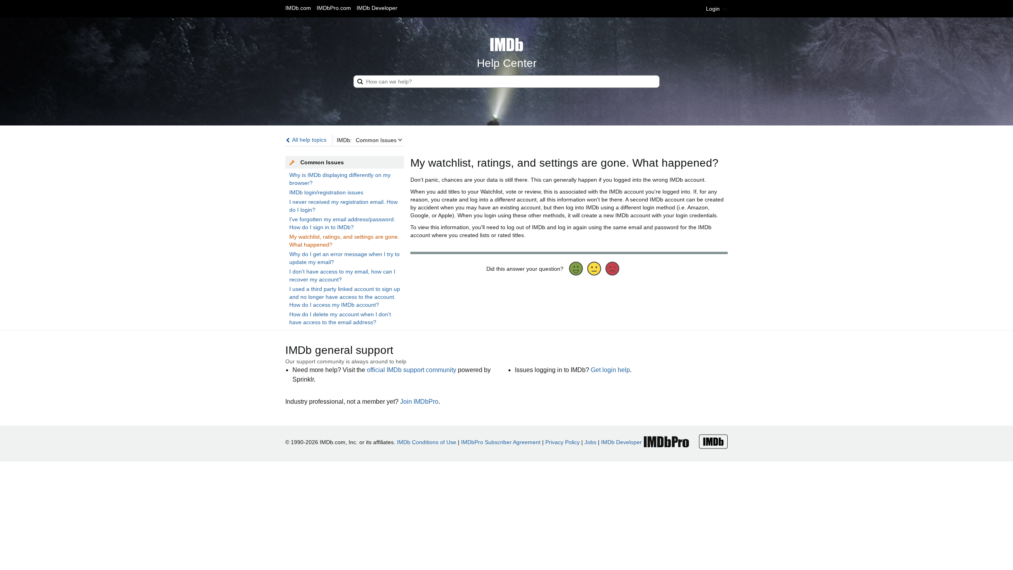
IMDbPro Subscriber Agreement (501, 442)
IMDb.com (298, 8)
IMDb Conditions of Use (426, 442)
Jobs (590, 442)
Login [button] (713, 9)
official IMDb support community (411, 370)
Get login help (610, 370)
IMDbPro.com (334, 8)
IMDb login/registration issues (326, 192)
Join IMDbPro (419, 401)
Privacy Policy (562, 442)
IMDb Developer (377, 8)
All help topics (308, 140)
